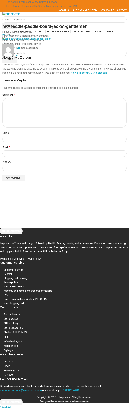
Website (7, 161)
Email (6, 147)
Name (6, 132)
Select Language (11, 231)
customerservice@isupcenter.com (21, 390)
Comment (8, 94)
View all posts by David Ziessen (90, 72)
